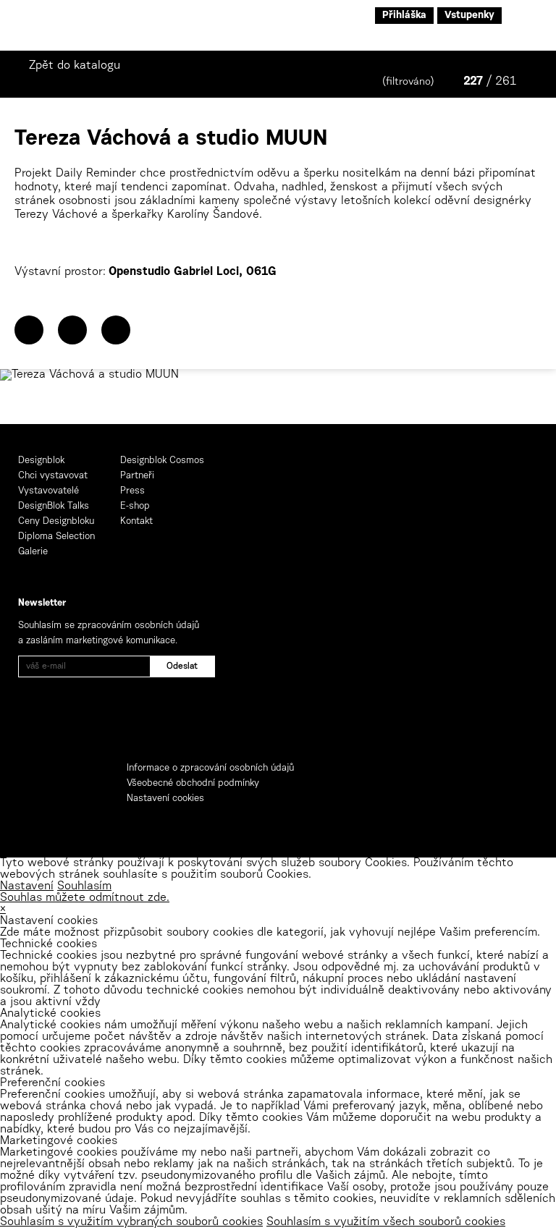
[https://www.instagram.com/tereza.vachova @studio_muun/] (115, 330)
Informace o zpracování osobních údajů (210, 768)
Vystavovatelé (48, 491)
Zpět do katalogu (74, 66)
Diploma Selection (56, 536)
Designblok (41, 460)
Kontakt (136, 521)
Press (132, 491)
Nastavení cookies (165, 798)
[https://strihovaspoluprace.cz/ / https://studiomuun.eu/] (28, 330)
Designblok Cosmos (162, 460)
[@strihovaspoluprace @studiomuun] (72, 330)
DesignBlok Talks (53, 506)
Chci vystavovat (53, 475)
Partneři (137, 475)
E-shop (135, 506)
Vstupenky (469, 16)
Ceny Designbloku (56, 521)
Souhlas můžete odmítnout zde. (84, 898)
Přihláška (404, 16)
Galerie (33, 551)
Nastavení (27, 886)
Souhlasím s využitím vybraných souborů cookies (131, 1222)
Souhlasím (84, 886)
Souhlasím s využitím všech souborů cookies (385, 1222)
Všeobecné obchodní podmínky (193, 783)
